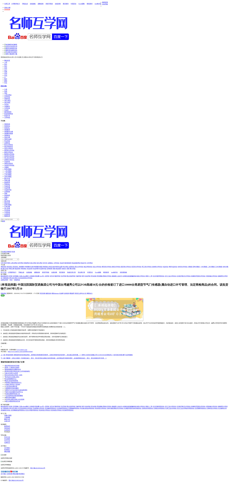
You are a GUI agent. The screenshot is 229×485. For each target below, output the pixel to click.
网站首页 (7, 60)
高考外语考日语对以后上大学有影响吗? (17, 371)
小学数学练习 (15, 3)
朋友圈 (37, 276)
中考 (2, 263)
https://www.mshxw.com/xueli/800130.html (20, 351)
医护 (5, 79)
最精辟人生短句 (117, 276)
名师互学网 (4, 280)
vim (41, 276)
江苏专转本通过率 (11, 386)
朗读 (3, 295)
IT (5, 77)
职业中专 (84, 263)
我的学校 (57, 276)
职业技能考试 (76, 263)
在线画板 (33, 3)
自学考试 (21, 263)
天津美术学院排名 (147, 408)
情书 (83, 276)
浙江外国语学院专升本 (13, 401)
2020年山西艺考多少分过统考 (15, 399)
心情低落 (32, 276)
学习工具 (3, 272)
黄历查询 (66, 3)
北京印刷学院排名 (158, 276)
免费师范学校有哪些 (12, 388)
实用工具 (7, 3)
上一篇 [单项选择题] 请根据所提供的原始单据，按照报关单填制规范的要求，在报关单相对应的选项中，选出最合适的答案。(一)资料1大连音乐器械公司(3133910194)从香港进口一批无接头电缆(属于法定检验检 (67, 355)
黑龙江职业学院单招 (11, 380)
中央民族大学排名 (38, 408)
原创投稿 (7, 9)
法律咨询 (67, 293)
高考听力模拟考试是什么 (13, 382)
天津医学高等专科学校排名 (132, 408)
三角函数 (7, 417)
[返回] (3, 221)
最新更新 (105, 2)
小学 (5, 62)
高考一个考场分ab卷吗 (12, 367)
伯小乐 (84, 293)
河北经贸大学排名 (100, 408)
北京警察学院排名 (200, 408)
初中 (5, 64)
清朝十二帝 (148, 276)
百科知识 (7, 428)
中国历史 (73, 3)
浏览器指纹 (123, 272)
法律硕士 (50, 263)
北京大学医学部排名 (31, 410)
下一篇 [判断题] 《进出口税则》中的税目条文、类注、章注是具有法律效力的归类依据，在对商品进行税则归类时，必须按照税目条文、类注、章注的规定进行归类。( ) (54, 358)
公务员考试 (14, 263)
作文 (5, 82)
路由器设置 (4, 276)
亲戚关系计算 (71, 272)
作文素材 (7, 439)
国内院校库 (67, 263)
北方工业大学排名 (170, 276)
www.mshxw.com (22, 349)
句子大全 (7, 441)
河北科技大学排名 (44, 410)
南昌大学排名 (140, 276)
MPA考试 (39, 263)
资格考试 (27, 263)
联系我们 (7, 449)
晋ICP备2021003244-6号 (37, 468)
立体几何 (7, 421)
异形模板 (100, 276)
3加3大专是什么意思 (11, 373)
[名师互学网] (38, 250)
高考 (5, 263)
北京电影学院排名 (62, 408)
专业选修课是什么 (10, 379)
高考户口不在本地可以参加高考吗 (16, 390)
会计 (5, 70)
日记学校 (63, 276)
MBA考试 (33, 263)
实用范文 (7, 442)
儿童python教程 (24, 276)
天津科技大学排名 (212, 408)
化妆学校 (88, 276)
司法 (5, 75)
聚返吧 (72, 293)
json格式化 (98, 3)
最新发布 (48, 293)
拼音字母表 (49, 3)
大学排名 (56, 263)
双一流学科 (45, 276)
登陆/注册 (7, 7)
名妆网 (61, 293)
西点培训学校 (71, 276)
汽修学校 (78, 276)
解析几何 (7, 419)
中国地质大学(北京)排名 (10, 278)
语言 (5, 68)
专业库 (62, 263)
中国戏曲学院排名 (74, 408)
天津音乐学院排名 (159, 408)
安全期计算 (81, 272)
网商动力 (89, 293)
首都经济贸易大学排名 (198, 276)
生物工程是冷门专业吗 (13, 384)
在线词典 (58, 3)
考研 (8, 263)
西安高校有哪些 (11, 397)
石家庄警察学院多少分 (13, 394)
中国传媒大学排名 (211, 276)
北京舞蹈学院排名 (50, 408)
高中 (5, 66)
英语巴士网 (78, 293)
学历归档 (42, 293)
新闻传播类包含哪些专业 (13, 369)
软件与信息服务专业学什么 (14, 392)
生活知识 (7, 430)
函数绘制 (40, 3)
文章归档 (10, 474)
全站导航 (105, 4)
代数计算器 (7, 415)
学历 (5, 73)
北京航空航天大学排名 (183, 276)
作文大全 (7, 437)
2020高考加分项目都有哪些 (14, 395)
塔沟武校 (94, 276)
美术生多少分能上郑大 (12, 377)
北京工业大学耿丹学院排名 (185, 408)
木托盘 (10, 276)
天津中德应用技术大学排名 (115, 408)
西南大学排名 (107, 276)
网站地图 (7, 451)
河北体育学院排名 (68, 410)
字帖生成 (25, 3)
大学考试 (90, 263)
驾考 (5, 72)
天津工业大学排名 (171, 408)
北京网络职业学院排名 (18, 410)
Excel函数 (82, 3)
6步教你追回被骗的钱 (129, 276)
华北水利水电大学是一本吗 (13, 375)
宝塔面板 (16, 276)
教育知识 (7, 426)
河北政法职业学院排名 (87, 408)
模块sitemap (55, 293)
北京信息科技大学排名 (25, 278)
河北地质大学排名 (56, 410)
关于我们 (7, 448)
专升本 (45, 263)
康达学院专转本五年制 (12, 365)
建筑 (5, 81)
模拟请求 (89, 3)
